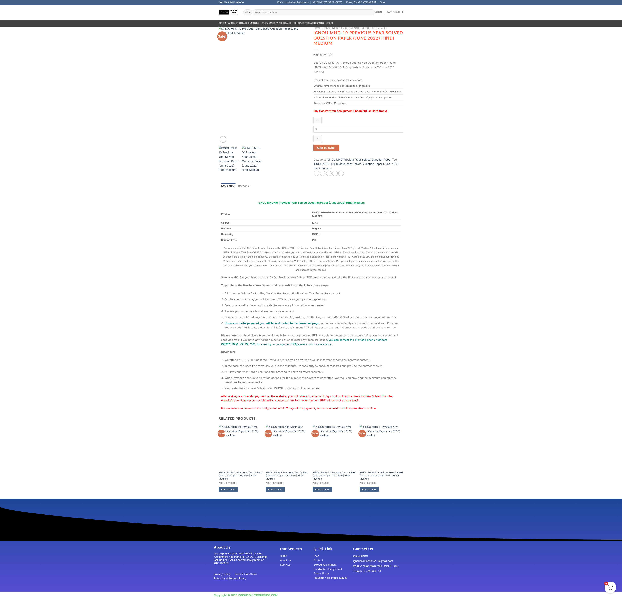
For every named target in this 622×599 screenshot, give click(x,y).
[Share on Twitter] (323, 173)
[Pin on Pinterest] (335, 173)
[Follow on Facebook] (389, 2)
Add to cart (326, 148)
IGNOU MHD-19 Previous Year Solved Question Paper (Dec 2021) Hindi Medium (240, 475)
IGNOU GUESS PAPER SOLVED (328, 2)
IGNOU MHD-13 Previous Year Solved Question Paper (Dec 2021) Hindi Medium (334, 475)
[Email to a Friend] (329, 173)
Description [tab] (228, 186)
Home (317, 28)
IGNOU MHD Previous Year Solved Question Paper (355, 28)
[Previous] (224, 85)
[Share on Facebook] (316, 173)
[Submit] (371, 12)
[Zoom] (223, 139)
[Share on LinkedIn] (341, 173)
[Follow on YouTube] (402, 2)
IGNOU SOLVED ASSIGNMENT (361, 2)
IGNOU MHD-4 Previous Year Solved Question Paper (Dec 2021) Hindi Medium (287, 475)
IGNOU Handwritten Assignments (293, 2)
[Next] (303, 85)
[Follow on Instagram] (392, 2)
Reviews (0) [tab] (244, 186)
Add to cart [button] (228, 489)
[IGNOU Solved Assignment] (228, 12)
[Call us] (398, 2)
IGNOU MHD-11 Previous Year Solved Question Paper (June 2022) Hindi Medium (381, 475)
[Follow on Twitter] (395, 2)
